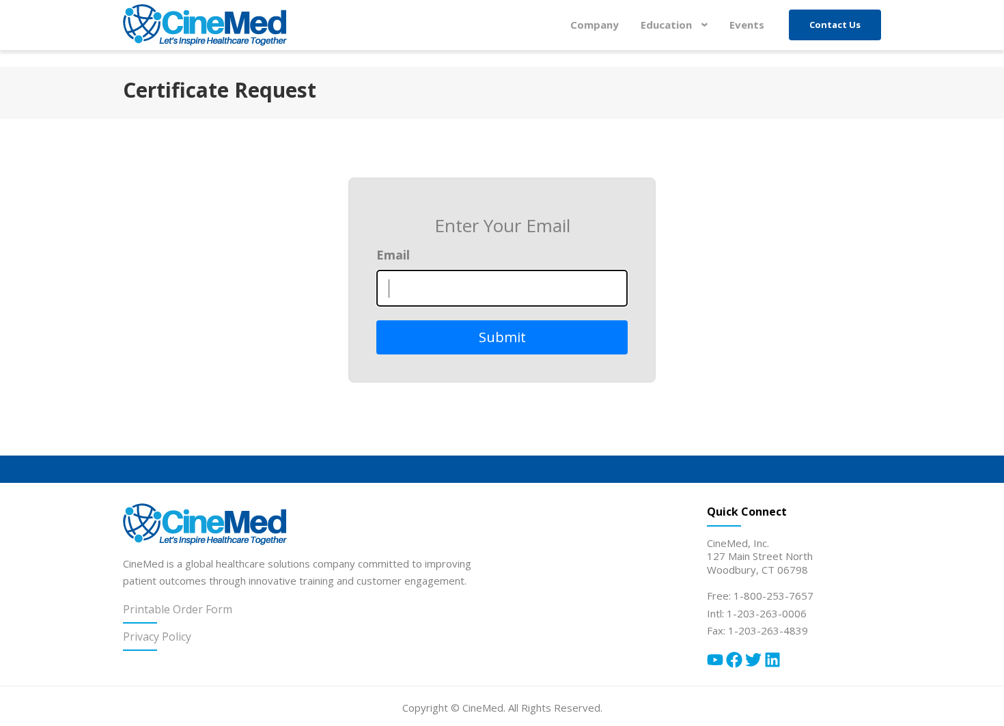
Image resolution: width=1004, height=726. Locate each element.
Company (594, 24)
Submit (502, 337)
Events (746, 24)
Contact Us (835, 24)
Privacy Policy (157, 636)
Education (678, 24)
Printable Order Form (177, 609)
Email (393, 255)
